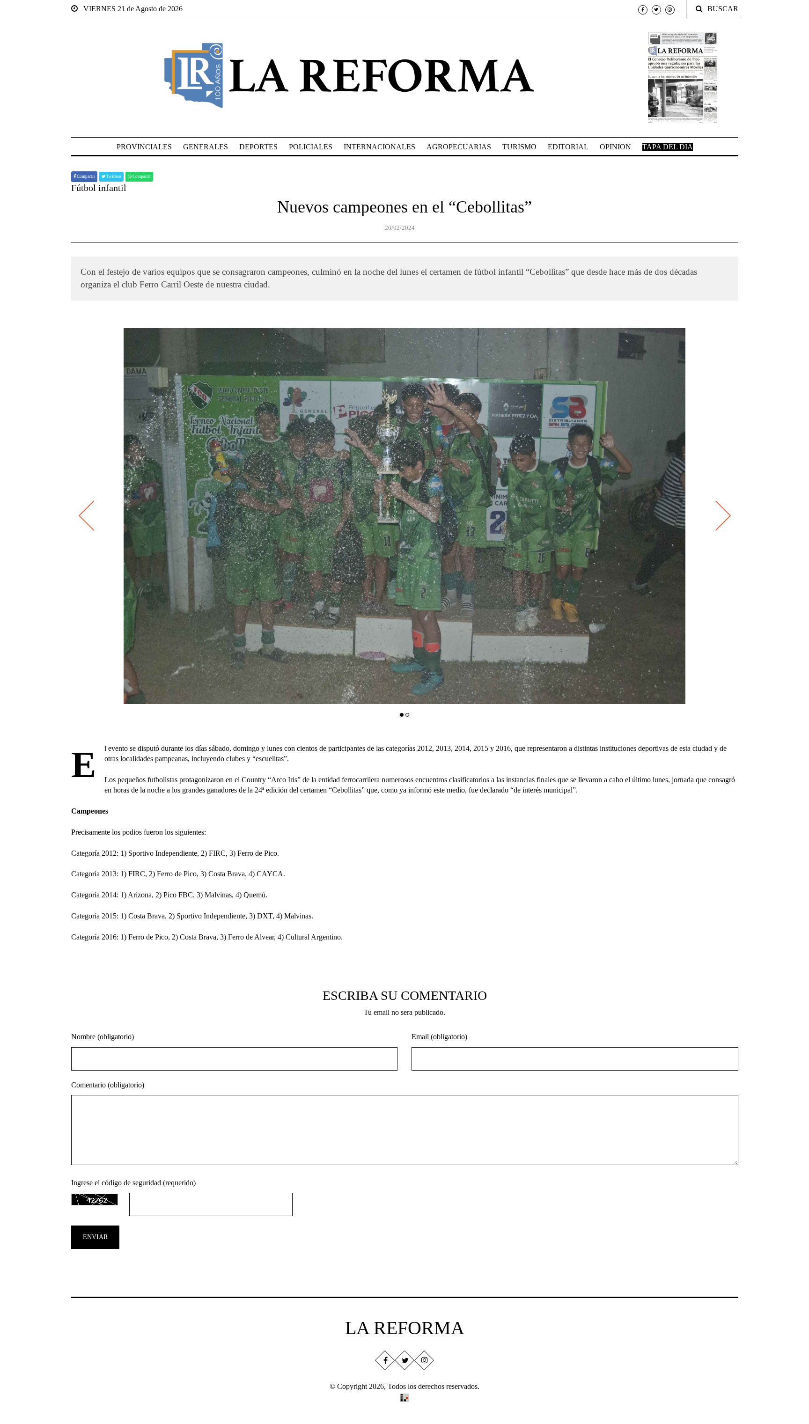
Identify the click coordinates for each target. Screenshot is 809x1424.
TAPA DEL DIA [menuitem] (667, 147)
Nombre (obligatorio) (102, 1037)
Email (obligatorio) (439, 1037)
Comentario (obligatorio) (107, 1085)
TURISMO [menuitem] (519, 147)
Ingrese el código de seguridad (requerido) (133, 1183)
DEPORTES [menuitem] (258, 147)
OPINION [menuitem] (615, 147)
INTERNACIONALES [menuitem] (379, 147)
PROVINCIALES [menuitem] (144, 147)
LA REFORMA (404, 1327)
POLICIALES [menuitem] (310, 147)
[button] (401, 715)
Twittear (113, 176)
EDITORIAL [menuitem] (568, 147)
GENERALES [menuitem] (205, 147)
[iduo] (404, 1397)
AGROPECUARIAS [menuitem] (459, 147)
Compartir (85, 176)
